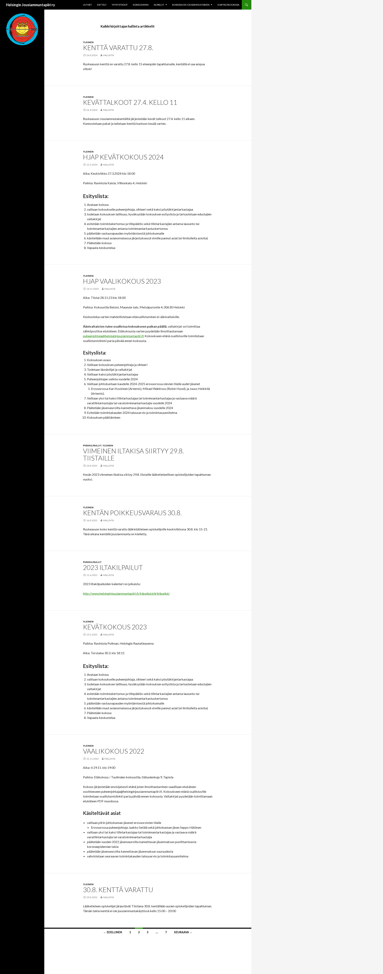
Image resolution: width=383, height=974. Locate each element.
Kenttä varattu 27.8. (118, 48)
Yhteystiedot (120, 4)
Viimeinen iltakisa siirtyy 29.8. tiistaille (133, 454)
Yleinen (88, 42)
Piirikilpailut (92, 445)
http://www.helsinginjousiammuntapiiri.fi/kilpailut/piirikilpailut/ (126, 593)
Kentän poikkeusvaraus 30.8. (132, 513)
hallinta (108, 55)
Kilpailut (159, 4)
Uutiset (87, 4)
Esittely (102, 4)
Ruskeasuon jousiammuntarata (190, 4)
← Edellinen (112, 932)
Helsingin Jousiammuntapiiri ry (30, 5)
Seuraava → (183, 932)
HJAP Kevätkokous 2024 (123, 157)
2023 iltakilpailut (113, 567)
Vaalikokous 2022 (113, 751)
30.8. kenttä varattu (118, 890)
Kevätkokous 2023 (115, 627)
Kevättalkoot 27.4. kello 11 (130, 102)
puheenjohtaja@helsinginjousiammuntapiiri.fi (113, 336)
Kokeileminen (141, 4)
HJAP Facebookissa (228, 4)
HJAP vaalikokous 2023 (122, 281)
